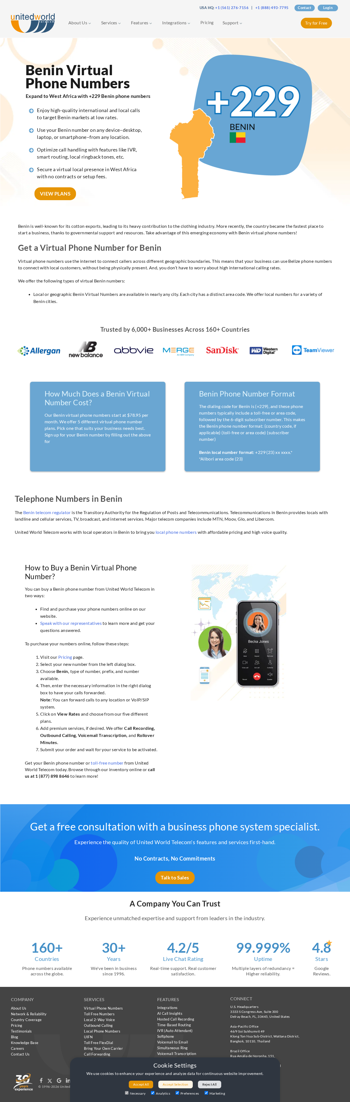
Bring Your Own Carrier (103, 1048)
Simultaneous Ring (172, 1048)
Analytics (163, 1093)
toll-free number (107, 762)
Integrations (175, 22)
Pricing (207, 22)
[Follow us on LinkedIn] (68, 1082)
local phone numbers (176, 532)
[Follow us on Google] (59, 1082)
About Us (78, 22)
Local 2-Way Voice (99, 1020)
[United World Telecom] (33, 22)
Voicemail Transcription (176, 1053)
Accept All (141, 1084)
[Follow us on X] (50, 1082)
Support (231, 22)
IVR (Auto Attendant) (175, 1030)
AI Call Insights (169, 1013)
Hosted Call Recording (175, 1019)
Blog (14, 1037)
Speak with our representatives (71, 623)
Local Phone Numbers (102, 1031)
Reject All (209, 1084)
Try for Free (316, 23)
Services (109, 22)
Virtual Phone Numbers (103, 1008)
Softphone (165, 1036)
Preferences (189, 1093)
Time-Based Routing (174, 1025)
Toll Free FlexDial (98, 1042)
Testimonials (21, 1031)
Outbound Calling (98, 1025)
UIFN (88, 1037)
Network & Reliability (28, 1014)
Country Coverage (26, 1020)
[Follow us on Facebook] (41, 1082)
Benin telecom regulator (47, 512)
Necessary (138, 1093)
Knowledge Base (25, 1042)
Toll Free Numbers (99, 1014)
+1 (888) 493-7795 (272, 7)
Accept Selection (175, 1084)
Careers (17, 1048)
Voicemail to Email (172, 1042)
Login (327, 7)
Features (140, 22)
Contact (304, 7)
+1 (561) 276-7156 (232, 7)
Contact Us (20, 1054)
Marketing (217, 1093)
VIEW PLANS (55, 194)
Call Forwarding (97, 1054)
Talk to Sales (175, 877)
